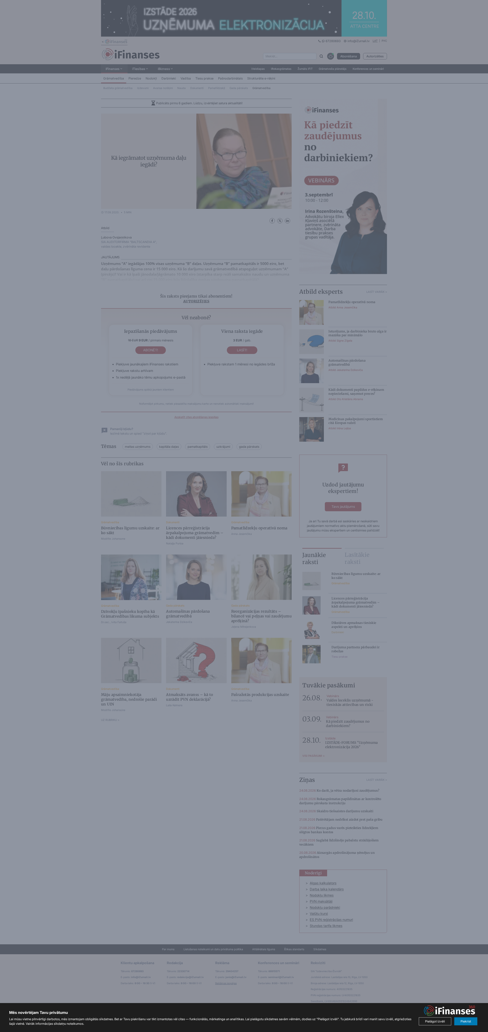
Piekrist (466, 1021)
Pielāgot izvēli (435, 1021)
